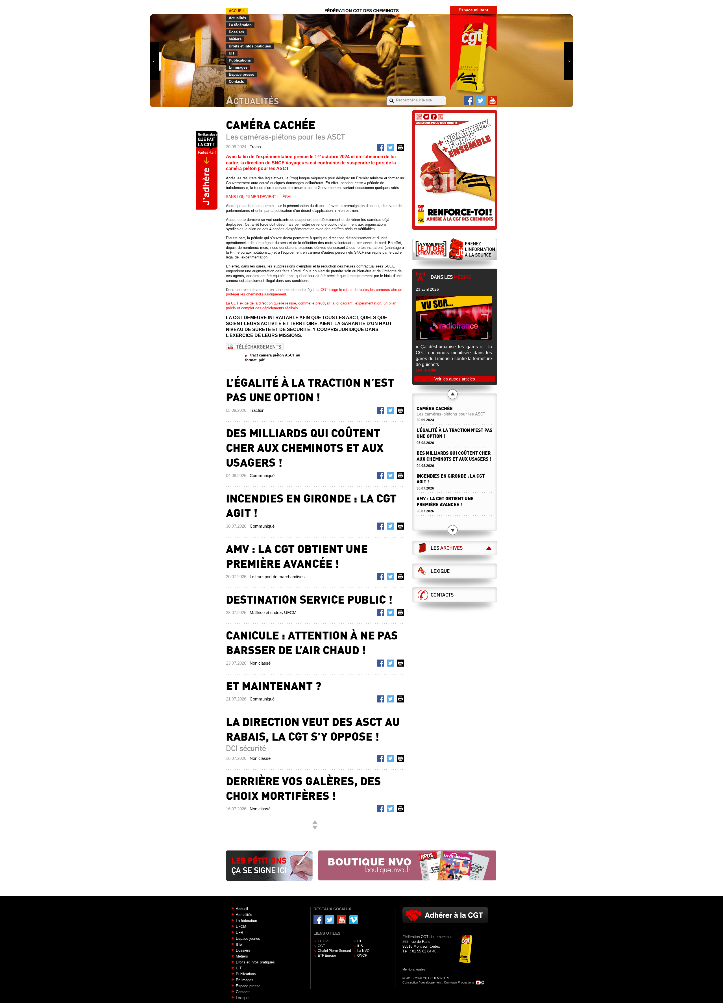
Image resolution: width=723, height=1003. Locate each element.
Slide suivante (568, 61)
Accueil (237, 11)
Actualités (237, 18)
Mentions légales (413, 969)
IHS (239, 944)
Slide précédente (154, 61)
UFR (239, 932)
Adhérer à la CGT (445, 915)
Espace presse (241, 74)
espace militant (473, 10)
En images (238, 67)
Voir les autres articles (454, 379)
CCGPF (324, 941)
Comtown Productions (459, 982)
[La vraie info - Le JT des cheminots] (454, 249)
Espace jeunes (248, 938)
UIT (232, 53)
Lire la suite (426, 370)
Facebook (468, 100)
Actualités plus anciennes (315, 828)
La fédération (240, 25)
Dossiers (236, 32)
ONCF (362, 956)
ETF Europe (327, 956)
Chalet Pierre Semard (334, 951)
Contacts (236, 81)
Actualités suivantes (453, 530)
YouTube (492, 100)
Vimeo (353, 919)
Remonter (315, 822)
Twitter (480, 100)
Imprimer (401, 148)
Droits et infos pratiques (250, 46)
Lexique (440, 571)
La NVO (363, 951)
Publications (240, 60)
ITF (359, 941)
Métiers (235, 39)
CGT (321, 946)
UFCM (241, 926)
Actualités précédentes (453, 394)
